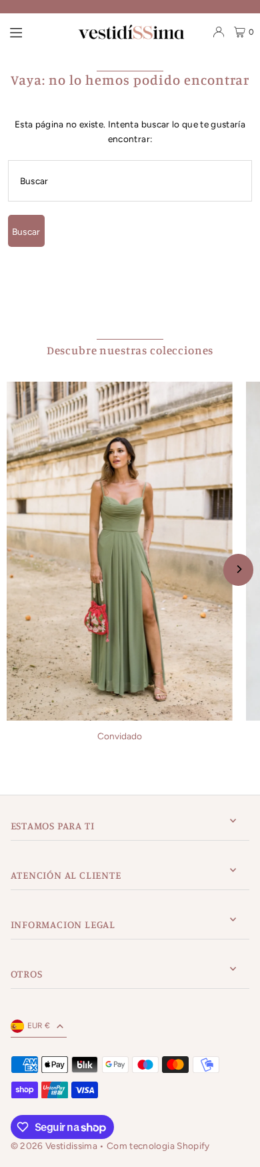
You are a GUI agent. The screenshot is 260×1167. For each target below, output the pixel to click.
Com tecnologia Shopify (158, 1145)
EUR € (39, 1025)
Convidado (119, 736)
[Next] (238, 570)
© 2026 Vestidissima (55, 1145)
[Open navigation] (16, 31)
